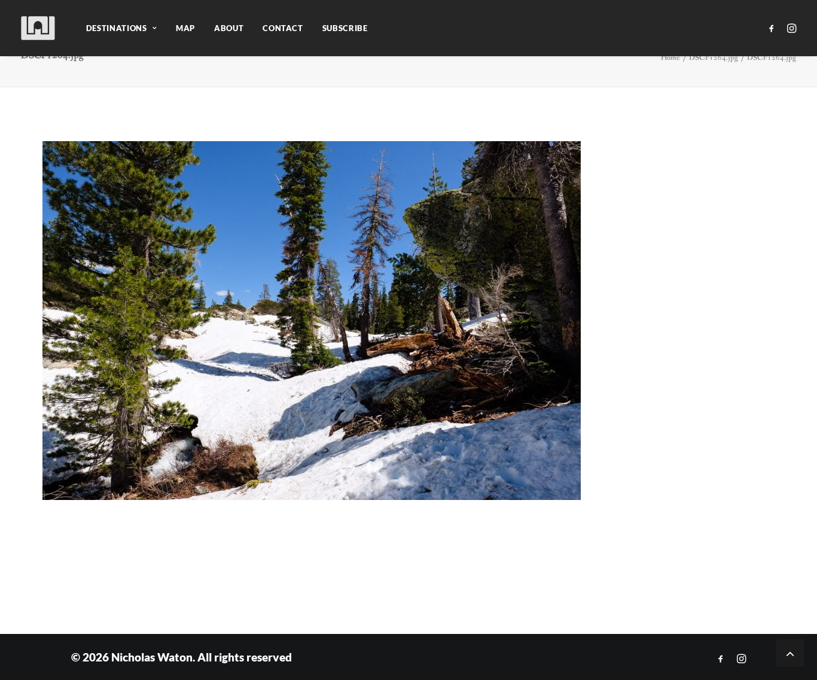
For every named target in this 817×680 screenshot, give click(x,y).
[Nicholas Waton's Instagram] (741, 659)
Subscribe (345, 28)
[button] (773, 28)
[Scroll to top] (790, 652)
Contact (283, 28)
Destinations (116, 28)
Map (185, 28)
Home (670, 58)
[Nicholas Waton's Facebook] (720, 659)
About (228, 28)
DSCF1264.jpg (713, 58)
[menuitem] (121, 28)
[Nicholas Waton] (38, 28)
